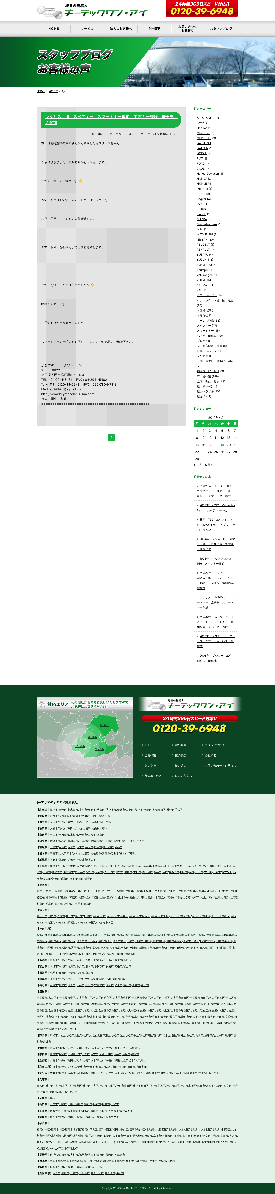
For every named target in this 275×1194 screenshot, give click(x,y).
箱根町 (112, 953)
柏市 (165, 872)
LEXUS (201, 209)
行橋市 (198, 1135)
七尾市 (54, 972)
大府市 (203, 1016)
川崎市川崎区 (143, 941)
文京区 (112, 891)
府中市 (172, 897)
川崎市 (130, 941)
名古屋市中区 (67, 997)
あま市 (56, 1029)
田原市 (47, 1022)
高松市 (103, 1110)
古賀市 (224, 1135)
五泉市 (80, 960)
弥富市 (47, 1029)
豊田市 (156, 1016)
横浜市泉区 (110, 935)
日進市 (165, 1016)
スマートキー (137, 134)
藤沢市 (160, 947)
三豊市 (65, 1110)
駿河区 (182, 1035)
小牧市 (141, 1022)
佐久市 (110, 985)
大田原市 (66, 853)
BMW (200, 123)
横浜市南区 (119, 941)
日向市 (63, 1167)
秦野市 (180, 947)
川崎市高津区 (191, 941)
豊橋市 (112, 1016)
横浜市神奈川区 (46, 935)
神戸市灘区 (75, 1085)
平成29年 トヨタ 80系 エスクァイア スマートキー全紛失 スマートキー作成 (216, 491)
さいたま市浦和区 (64, 922)
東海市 (194, 1016)
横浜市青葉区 (78, 935)
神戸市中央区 (90, 1085)
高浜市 (138, 1016)
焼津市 (208, 1035)
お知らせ (202, 315)
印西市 (184, 872)
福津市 (50, 1142)
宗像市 (157, 1135)
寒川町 (41, 953)
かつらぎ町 (67, 1066)
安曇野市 (99, 985)
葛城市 (126, 1054)
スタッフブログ (215, 745)
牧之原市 (218, 1035)
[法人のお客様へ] (121, 29)
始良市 (56, 1173)
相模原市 (94, 947)
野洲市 (89, 1048)
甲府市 (71, 979)
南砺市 (118, 966)
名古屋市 (42, 997)
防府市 (97, 1104)
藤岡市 (92, 859)
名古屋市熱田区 (180, 997)
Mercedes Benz (207, 224)
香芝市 (94, 1054)
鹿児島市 (84, 1173)
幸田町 (65, 1022)
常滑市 (229, 1016)
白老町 (130, 809)
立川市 (218, 897)
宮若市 (126, 1142)
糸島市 (148, 1135)
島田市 (199, 1035)
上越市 (63, 960)
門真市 (217, 1073)
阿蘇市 (127, 1160)
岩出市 (91, 1066)
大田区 (218, 891)
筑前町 (217, 1142)
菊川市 (229, 1035)
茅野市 (127, 985)
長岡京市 (90, 1060)
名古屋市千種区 (52, 1004)
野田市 (221, 866)
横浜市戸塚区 (206, 935)
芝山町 (208, 872)
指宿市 (120, 1173)
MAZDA (202, 219)
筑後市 (67, 1142)
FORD (201, 163)
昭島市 (50, 903)
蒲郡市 (94, 1016)
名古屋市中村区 (91, 1004)
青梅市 (88, 903)
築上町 (74, 1148)
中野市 (54, 985)
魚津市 (80, 966)
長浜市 (54, 1048)
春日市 (128, 1135)
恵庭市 (92, 809)
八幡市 (110, 1060)
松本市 (118, 985)
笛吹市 (97, 979)
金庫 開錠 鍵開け (209, 381)
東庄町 (80, 878)
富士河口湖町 (110, 979)
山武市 (217, 872)
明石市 (74, 1091)
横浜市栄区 (174, 935)
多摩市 (189, 897)
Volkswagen (205, 275)
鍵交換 (201, 396)
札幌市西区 (159, 809)
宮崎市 (80, 1167)
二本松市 (84, 840)
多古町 (47, 878)
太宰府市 (187, 1135)
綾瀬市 (142, 947)
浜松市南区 (146, 1035)
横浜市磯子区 (95, 935)
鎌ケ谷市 (147, 872)
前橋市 (63, 859)
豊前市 (135, 1142)
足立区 (41, 891)
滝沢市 (54, 822)
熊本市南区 (115, 1160)
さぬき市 (113, 1110)
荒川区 (58, 891)
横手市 (89, 828)
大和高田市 (106, 1054)
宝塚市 (219, 1085)
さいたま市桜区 (84, 922)
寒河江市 (64, 834)
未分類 (201, 356)
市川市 (63, 866)
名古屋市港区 (167, 1004)
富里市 (90, 872)
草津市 (110, 1048)
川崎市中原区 (174, 941)
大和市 (113, 947)
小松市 (71, 972)
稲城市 (180, 897)
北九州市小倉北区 (200, 1129)
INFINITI (202, 188)
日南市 (98, 1167)
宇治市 (101, 1060)
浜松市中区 (132, 1035)
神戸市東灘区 (188, 1085)
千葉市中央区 (177, 866)
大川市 (105, 1142)
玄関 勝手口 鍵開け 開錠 (215, 361)
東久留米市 (108, 897)
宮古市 (71, 822)
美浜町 (103, 1022)
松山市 (71, 1117)
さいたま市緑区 (220, 916)
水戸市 (63, 847)
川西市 (210, 1085)
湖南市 (127, 1048)
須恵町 (226, 1142)
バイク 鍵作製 (207, 335)
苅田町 (181, 1142)
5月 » (209, 465)
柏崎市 (71, 960)
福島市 (63, 840)
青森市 (77, 815)
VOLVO (201, 280)
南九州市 (110, 1173)
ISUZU (201, 194)
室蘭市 (148, 809)
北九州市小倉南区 (178, 1129)
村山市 (54, 834)
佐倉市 (83, 866)
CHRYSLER (204, 138)
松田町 (85, 953)
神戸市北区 (61, 1085)
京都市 (54, 1060)
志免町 (155, 1142)
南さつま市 (97, 1173)
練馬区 (174, 891)
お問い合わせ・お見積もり (222, 765)
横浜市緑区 (105, 941)
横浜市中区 (54, 941)
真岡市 (106, 853)
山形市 (92, 834)
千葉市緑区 (192, 866)
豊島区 (129, 891)
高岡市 (63, 966)
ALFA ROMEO (206, 117)
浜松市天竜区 (58, 1035)
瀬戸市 (185, 1016)
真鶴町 (120, 953)
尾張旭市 (160, 1022)
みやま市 (95, 1142)
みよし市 (75, 1016)
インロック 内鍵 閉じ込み (215, 300)
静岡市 (158, 1035)
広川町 (65, 1148)
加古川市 (63, 1091)
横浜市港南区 (142, 935)
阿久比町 (84, 1022)
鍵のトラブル (172, 134)
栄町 (191, 872)
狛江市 (47, 897)
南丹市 (63, 1060)
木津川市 (140, 1060)
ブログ (201, 340)
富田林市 (163, 1073)
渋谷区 (191, 891)
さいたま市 (99, 916)
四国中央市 (112, 1117)
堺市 (172, 1073)
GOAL (201, 168)
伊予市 (54, 1117)
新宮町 (44, 1148)
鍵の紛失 (180, 765)
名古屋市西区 (217, 997)
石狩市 (63, 809)
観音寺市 (55, 1110)
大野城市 (167, 1135)
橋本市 (56, 1066)
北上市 (89, 822)
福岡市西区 (105, 1129)
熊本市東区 (101, 1160)
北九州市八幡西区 (156, 1129)
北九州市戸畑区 (82, 1135)
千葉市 (47, 872)
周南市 (106, 1104)
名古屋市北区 (73, 1010)
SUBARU (202, 254)
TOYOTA (202, 264)
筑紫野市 (138, 1135)
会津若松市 (97, 840)
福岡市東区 (43, 1129)
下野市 (132, 853)
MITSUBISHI (205, 234)
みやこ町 (54, 1148)
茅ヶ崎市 (170, 947)
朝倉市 (41, 1142)
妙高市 (101, 960)
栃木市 (124, 853)
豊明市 (129, 1016)
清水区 (167, 1035)
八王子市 (77, 903)
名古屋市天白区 (107, 1010)
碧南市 (147, 1016)
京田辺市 (128, 1060)
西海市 (65, 1154)
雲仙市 (92, 1154)
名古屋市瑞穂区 (180, 1010)
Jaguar (201, 199)
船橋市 (54, 866)
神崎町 (56, 878)
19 (222, 445)
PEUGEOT (203, 244)
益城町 (145, 1160)
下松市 (115, 1104)
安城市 (65, 1016)
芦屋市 (44, 1091)
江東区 (96, 891)
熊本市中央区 (86, 1160)
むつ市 (54, 815)
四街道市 (93, 866)
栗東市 (118, 1048)
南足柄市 (213, 947)
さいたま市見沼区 (139, 916)
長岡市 (54, 960)
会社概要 (210, 755)
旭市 (72, 878)
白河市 (129, 840)
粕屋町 (164, 1142)
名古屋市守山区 (201, 1004)
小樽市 (83, 809)
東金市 (230, 866)
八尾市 (132, 1073)
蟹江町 (74, 1029)
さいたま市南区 (104, 922)
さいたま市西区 (201, 916)
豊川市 (103, 1016)
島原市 (101, 1154)
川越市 (104, 725)
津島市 (228, 1022)
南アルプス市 (84, 979)
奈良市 (54, 1054)
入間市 (80, 746)
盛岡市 (63, 822)
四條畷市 (84, 1073)
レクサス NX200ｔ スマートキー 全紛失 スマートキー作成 (215, 602)
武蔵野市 (75, 897)
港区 (166, 891)
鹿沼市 (88, 853)
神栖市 (118, 847)
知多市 (212, 1016)
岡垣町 (190, 1142)
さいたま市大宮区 (180, 916)
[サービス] (87, 29)
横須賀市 (56, 947)
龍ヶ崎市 (108, 847)
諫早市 (83, 1154)
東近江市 (99, 1048)
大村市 (74, 1154)
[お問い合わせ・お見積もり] (188, 29)
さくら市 (78, 853)
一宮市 (112, 1022)
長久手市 (175, 1016)
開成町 (103, 953)
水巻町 (208, 1142)
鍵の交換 (150, 765)
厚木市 (104, 947)
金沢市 (63, 972)
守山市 (80, 1048)
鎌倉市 (66, 947)
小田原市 (202, 947)
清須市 (179, 1022)
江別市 (54, 809)
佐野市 (97, 853)
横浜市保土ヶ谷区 (87, 941)
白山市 (89, 972)
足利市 (115, 853)
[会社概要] (154, 29)
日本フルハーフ (207, 351)
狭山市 (92, 737)
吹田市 (94, 1073)
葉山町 (224, 947)
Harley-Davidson (208, 173)
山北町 (94, 953)
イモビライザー (207, 295)
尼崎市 (53, 1091)
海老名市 (123, 947)
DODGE (202, 153)
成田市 (199, 872)
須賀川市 (119, 840)
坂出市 (94, 1110)
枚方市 (54, 1073)
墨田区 (76, 891)
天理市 (86, 1054)
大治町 (65, 1029)
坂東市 (80, 847)
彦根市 (63, 1048)
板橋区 (120, 891)
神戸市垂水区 (157, 1085)
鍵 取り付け (205, 386)
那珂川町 (145, 1142)
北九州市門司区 (221, 1129)
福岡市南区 (57, 1129)
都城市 (89, 1167)
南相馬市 (73, 840)
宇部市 (88, 1104)
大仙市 (80, 828)
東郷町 (56, 1022)
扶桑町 (219, 1022)
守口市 (209, 1073)
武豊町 (94, 1022)
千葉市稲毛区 (126, 866)
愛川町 (233, 947)
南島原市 (120, 1154)
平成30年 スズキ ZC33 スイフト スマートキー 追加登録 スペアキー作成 (216, 621)
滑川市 (71, 966)
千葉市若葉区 (160, 866)
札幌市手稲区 (174, 809)
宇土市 (153, 1160)
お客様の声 (204, 310)
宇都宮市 (55, 853)
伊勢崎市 (82, 859)
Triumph (202, 270)
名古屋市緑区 (56, 1010)
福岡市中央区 (120, 1129)
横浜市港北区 (159, 935)
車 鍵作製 (154, 134)
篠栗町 (199, 1142)
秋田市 (71, 828)
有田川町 (141, 1066)
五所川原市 (65, 815)
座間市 (134, 947)
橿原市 (135, 1054)
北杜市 (54, 979)
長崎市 (110, 1154)
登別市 (139, 809)
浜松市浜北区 (88, 1035)
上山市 (101, 834)
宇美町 (173, 1142)
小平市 (142, 897)
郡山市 (109, 840)
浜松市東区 (104, 1035)
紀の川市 (80, 1066)
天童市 (83, 834)
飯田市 (145, 985)
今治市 (80, 1117)
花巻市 (80, 822)
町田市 (198, 897)
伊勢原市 (190, 947)
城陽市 (118, 1060)
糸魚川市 (90, 960)
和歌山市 (101, 1066)
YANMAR (203, 285)
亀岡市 (71, 1060)
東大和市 (208, 897)
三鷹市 (65, 897)
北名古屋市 (190, 1022)
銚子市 (89, 878)
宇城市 (162, 1160)
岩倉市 (170, 1022)
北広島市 (73, 809)
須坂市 (71, 985)
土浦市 (54, 847)
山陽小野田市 (75, 1104)
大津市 (71, 1048)
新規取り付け (153, 775)
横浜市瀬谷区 (190, 935)
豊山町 (202, 1022)
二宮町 (58, 953)
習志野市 (73, 866)
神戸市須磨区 (141, 1085)
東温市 (63, 1117)
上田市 (89, 985)
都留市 (123, 979)
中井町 (67, 953)
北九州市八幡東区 (61, 1135)
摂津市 (200, 1073)
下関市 (63, 1104)
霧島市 (65, 1173)
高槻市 (74, 1073)
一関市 (107, 822)
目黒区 (200, 891)
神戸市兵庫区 (107, 1085)
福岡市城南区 (137, 1129)
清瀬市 (96, 897)
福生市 (67, 903)
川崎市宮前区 (207, 941)
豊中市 (112, 1073)
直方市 (233, 1135)
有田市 (131, 1066)
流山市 (212, 866)
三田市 (201, 1085)
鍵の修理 (180, 745)
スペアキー (204, 325)
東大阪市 (122, 1073)
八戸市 (106, 815)
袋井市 (47, 1041)
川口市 (52, 916)
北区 (104, 891)
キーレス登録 (205, 320)
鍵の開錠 (180, 755)
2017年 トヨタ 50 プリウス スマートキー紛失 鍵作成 (216, 641)
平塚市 (151, 947)
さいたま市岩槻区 (117, 916)
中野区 (182, 891)
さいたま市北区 (160, 916)
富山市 (127, 966)
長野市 (63, 985)
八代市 (171, 1160)
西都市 (71, 1167)
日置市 (74, 1173)
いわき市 (139, 840)
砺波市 (110, 966)
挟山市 (79, 916)
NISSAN (202, 239)
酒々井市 (80, 872)
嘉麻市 (85, 1142)
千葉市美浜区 (143, 866)
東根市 (74, 834)
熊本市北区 (56, 1160)
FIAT (200, 158)
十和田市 (96, 815)
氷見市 (54, 966)
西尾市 (85, 1016)
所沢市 (99, 749)
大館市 (54, 828)
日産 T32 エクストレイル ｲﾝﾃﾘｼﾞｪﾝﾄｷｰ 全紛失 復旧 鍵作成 (216, 524)
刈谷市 (120, 1016)
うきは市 (115, 1142)
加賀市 (80, 972)
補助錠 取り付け (208, 371)
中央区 (158, 891)
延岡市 (54, 1167)
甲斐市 (63, 979)
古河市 (71, 847)
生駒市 (63, 1054)
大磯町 (50, 953)
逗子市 (75, 947)
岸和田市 (181, 1073)
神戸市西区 (172, 1085)
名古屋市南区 (217, 1010)
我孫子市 (174, 872)
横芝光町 (227, 872)
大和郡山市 (74, 1054)
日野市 (227, 897)
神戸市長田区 (124, 1085)
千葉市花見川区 (108, 866)
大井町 (76, 953)
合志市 (136, 1160)
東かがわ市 (126, 1110)
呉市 (52, 1098)
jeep (200, 204)
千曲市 (80, 985)
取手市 (98, 847)
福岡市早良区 (89, 1129)
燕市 (117, 960)
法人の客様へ (183, 775)
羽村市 (58, 903)
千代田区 (148, 891)
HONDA (202, 178)
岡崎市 (47, 1016)
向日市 (80, 1060)
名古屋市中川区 (141, 997)
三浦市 (84, 947)
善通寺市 (75, 1110)
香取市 (65, 878)
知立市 (56, 1016)
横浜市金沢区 (125, 935)
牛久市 (89, 847)
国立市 (163, 897)
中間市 (76, 1142)
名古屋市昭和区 (102, 997)
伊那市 (136, 985)
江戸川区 (86, 891)
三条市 (110, 960)
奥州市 (98, 822)
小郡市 (215, 1135)
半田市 (220, 1016)
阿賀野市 (126, 960)
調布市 (56, 897)
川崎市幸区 (158, 941)
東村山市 (132, 897)
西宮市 (228, 1085)
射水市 (89, 966)
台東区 (67, 891)
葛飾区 (50, 891)
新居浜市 (99, 1117)
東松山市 (42, 916)
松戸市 (204, 866)
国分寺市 (152, 897)
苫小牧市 (111, 809)
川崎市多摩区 (224, 941)
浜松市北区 (73, 1035)
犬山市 (132, 1022)
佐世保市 (55, 1154)
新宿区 (138, 891)
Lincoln (201, 214)
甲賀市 (136, 1048)
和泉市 (191, 1073)
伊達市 (121, 809)
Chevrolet (203, 133)
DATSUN (202, 148)
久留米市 (97, 1135)
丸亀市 (86, 1110)
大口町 (211, 1022)
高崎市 (54, 859)
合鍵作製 (150, 755)
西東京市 (86, 897)
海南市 (123, 1066)
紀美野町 (112, 1066)
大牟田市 (118, 1135)
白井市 (157, 872)
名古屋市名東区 (129, 1004)
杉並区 (227, 891)
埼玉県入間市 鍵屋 (209, 345)
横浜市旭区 (62, 935)
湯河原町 (130, 953)
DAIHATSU (204, 143)
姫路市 (41, 1085)
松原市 (141, 1073)
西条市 (89, 1117)
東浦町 (74, 1022)
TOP (148, 745)
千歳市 (101, 809)
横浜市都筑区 (223, 935)
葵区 (174, 1035)
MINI (200, 229)
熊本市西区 (70, 1160)
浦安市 (119, 872)
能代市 (63, 828)
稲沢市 (150, 1022)
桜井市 (117, 1054)
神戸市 (50, 1085)
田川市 (58, 1142)
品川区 (209, 891)
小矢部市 (99, 966)
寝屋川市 (64, 1073)
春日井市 (122, 1022)
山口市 (54, 1104)
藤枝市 (190, 1035)
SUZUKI (202, 259)
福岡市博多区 (73, 1129)
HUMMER (203, 183)
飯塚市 (108, 1135)
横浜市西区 (68, 941)
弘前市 (86, 815)
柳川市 (177, 1135)
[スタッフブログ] (221, 29)
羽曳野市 (151, 1073)
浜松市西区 (118, 1035)
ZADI (200, 290)
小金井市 (121, 897)
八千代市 (109, 872)
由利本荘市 (100, 828)
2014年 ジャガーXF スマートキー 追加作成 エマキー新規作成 (216, 544)
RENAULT (203, 249)
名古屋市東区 (145, 1010)
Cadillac (202, 128)
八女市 (207, 1135)
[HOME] (53, 29)
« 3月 (198, 465)
